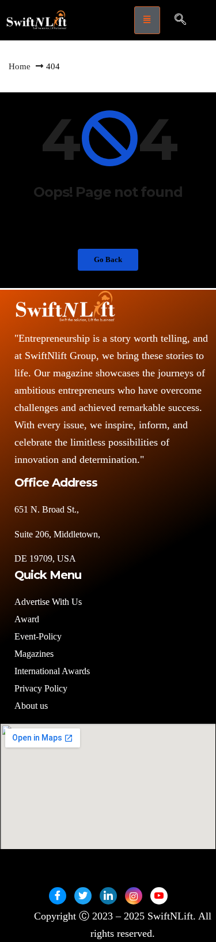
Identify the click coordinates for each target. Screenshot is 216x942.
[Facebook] (57, 895)
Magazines (34, 654)
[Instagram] (133, 895)
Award (26, 619)
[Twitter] (83, 895)
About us (32, 706)
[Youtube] (159, 895)
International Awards (52, 671)
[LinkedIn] (108, 895)
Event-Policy (38, 636)
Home (20, 66)
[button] (180, 20)
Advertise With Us (48, 602)
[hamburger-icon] (147, 20)
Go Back (108, 260)
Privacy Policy (40, 688)
